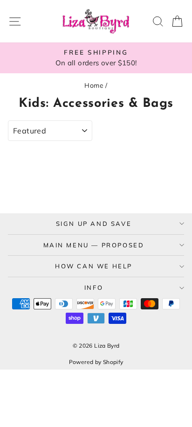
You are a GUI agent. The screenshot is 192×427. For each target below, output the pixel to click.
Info (93, 287)
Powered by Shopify (96, 361)
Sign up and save (94, 223)
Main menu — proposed (93, 245)
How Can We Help (93, 266)
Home (93, 85)
